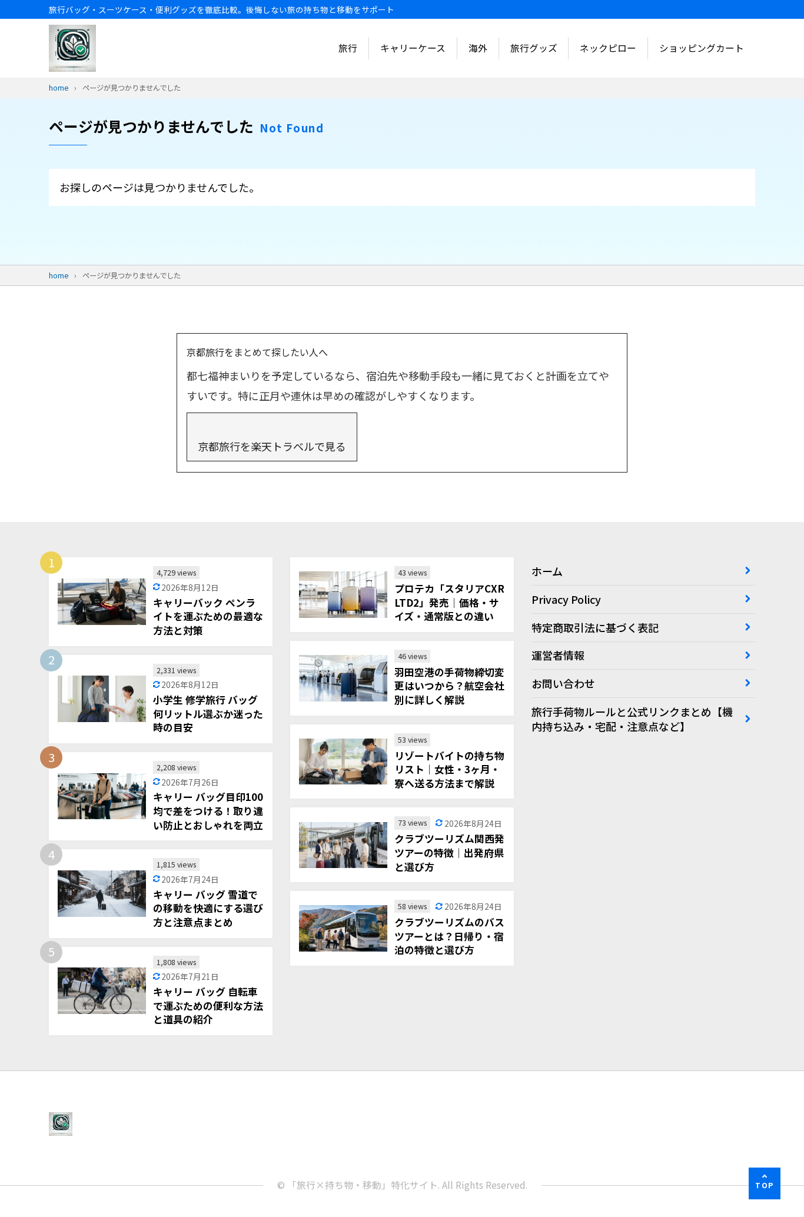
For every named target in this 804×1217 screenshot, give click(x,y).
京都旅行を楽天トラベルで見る (272, 446)
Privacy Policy (566, 599)
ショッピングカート (701, 48)
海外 (478, 48)
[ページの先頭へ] (764, 1183)
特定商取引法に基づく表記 (595, 627)
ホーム (547, 570)
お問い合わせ (563, 683)
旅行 (347, 48)
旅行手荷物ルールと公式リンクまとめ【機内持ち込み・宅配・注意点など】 (632, 719)
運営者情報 (557, 655)
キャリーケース (413, 48)
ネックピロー (608, 48)
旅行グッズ (533, 48)
